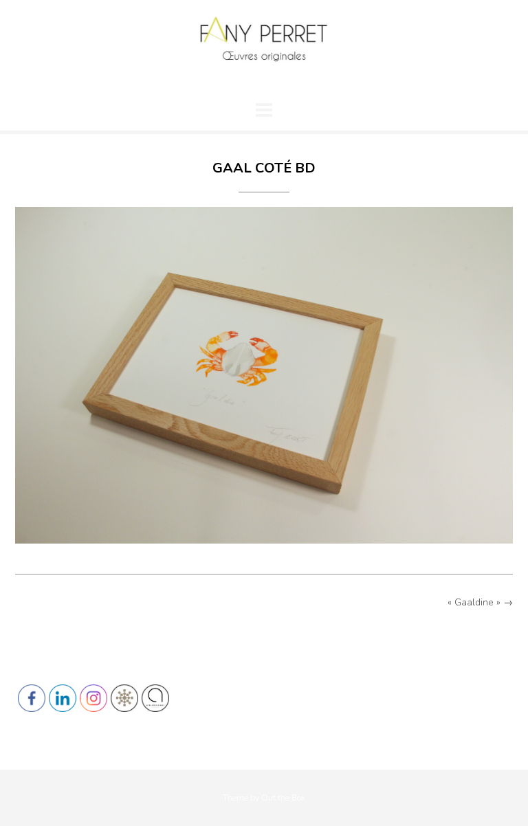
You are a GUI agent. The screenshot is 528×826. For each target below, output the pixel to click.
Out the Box (283, 797)
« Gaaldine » (480, 602)
